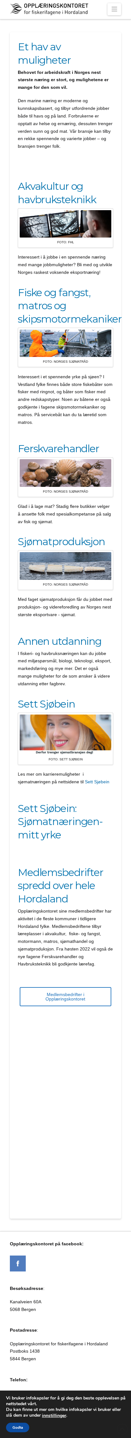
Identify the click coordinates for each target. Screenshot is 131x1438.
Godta (17, 1427)
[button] (114, 9)
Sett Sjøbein (97, 781)
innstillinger (54, 1416)
